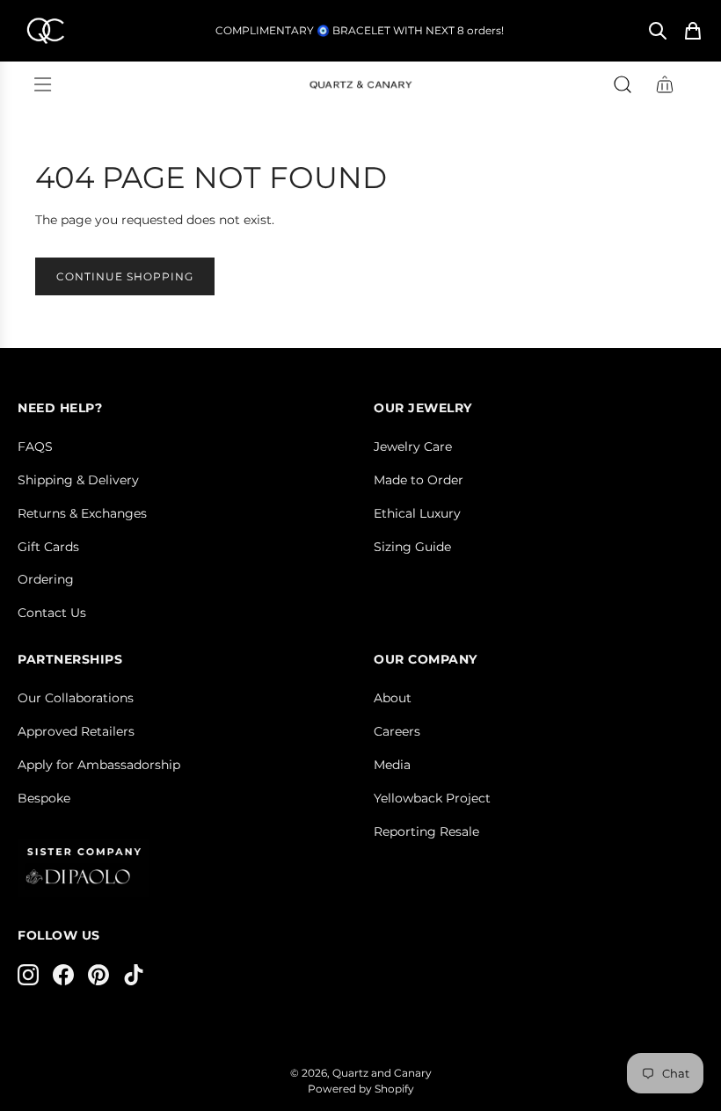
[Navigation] (42, 84)
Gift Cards (48, 547)
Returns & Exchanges (82, 513)
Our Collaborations (76, 698)
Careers (397, 731)
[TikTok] (133, 974)
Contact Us (52, 613)
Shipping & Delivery (78, 480)
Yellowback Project (432, 798)
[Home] (45, 30)
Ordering (46, 579)
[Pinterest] (98, 974)
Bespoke (44, 798)
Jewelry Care (413, 446)
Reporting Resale (426, 831)
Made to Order (418, 480)
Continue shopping (124, 276)
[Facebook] (63, 974)
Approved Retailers (76, 731)
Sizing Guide (412, 547)
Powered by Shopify (361, 1088)
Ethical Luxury (417, 513)
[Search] (657, 30)
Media (392, 765)
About (392, 698)
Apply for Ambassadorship (99, 765)
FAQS (35, 446)
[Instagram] (28, 974)
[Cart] (692, 30)
